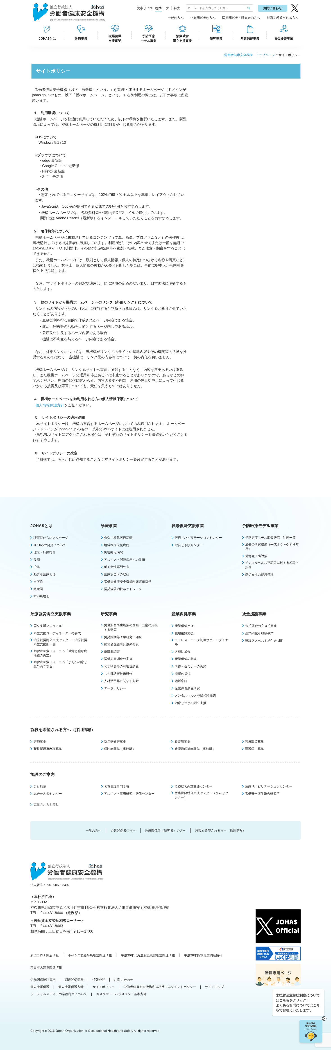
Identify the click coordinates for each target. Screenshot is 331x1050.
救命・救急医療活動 (118, 537)
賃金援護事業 (283, 38)
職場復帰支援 (184, 633)
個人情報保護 (39, 987)
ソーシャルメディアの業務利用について (58, 994)
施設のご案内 (42, 774)
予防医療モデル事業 (148, 38)
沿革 (37, 567)
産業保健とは (184, 626)
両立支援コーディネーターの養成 (57, 633)
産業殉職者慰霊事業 (259, 633)
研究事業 (216, 38)
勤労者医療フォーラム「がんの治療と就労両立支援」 (60, 664)
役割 (37, 559)
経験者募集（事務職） (120, 749)
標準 (158, 8)
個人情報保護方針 (49, 405)
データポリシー (115, 688)
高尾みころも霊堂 (46, 804)
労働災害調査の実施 (118, 659)
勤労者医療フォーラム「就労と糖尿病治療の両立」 (60, 653)
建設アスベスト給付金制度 (264, 640)
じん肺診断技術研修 (118, 673)
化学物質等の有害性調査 (121, 666)
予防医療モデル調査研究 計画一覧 (270, 537)
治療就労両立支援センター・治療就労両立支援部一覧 (60, 642)
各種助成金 (182, 651)
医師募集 (40, 741)
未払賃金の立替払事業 (261, 626)
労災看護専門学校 (116, 786)
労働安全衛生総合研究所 (262, 793)
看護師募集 (182, 741)
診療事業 (81, 38)
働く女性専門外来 (116, 567)
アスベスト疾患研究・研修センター (129, 793)
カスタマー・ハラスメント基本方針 (121, 994)
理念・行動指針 (45, 552)
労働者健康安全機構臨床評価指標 (127, 581)
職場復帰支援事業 (115, 38)
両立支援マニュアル (48, 626)
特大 (177, 8)
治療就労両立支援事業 (182, 38)
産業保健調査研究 (187, 688)
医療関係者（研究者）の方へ (165, 830)
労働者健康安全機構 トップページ (249, 55)
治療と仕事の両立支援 (190, 703)
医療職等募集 (254, 741)
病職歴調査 (112, 651)
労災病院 (40, 786)
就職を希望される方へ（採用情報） (62, 729)
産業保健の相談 (186, 659)
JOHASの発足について (50, 545)
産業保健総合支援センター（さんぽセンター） (201, 795)
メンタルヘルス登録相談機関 (195, 695)
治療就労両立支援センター (193, 786)
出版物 (38, 581)
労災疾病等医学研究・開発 (123, 637)
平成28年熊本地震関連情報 (203, 955)
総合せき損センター (189, 545)
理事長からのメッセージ (51, 537)
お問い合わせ (272, 8)
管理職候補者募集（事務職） (195, 749)
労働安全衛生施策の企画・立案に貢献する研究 (131, 627)
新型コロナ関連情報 (44, 955)
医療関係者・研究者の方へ (241, 18)
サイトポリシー (104, 987)
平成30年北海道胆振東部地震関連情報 (148, 955)
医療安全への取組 (116, 574)
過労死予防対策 (256, 556)
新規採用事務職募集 (48, 749)
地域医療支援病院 (116, 545)
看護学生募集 (254, 749)
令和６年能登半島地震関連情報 (90, 955)
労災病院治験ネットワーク (123, 589)
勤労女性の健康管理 (259, 574)
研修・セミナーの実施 (190, 666)
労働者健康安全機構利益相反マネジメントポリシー (160, 987)
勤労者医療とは (45, 574)
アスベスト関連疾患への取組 (124, 559)
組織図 (38, 589)
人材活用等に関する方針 (121, 681)
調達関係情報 (74, 979)
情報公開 (99, 979)
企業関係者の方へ (202, 18)
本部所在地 (41, 596)
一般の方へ (176, 18)
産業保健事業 (249, 38)
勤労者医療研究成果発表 (121, 644)
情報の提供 (182, 673)
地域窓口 (181, 681)
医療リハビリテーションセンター (198, 537)
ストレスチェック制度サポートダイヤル (201, 642)
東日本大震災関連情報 (46, 967)
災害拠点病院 (113, 552)
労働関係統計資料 (43, 979)
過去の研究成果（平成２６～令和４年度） (272, 547)
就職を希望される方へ (282, 18)
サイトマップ (214, 987)
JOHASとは (47, 38)
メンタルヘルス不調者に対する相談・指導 (272, 565)
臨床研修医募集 (115, 741)
